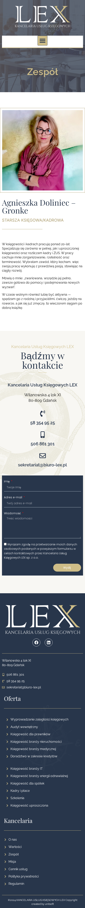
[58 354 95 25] (42, 413)
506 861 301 (43, 443)
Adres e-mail (13, 497)
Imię (7, 481)
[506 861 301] (42, 434)
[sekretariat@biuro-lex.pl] (42, 455)
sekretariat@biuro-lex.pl (42, 464)
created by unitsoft (42, 903)
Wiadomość (13, 513)
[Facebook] (36, 642)
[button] (42, 40)
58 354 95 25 (42, 422)
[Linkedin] (49, 642)
